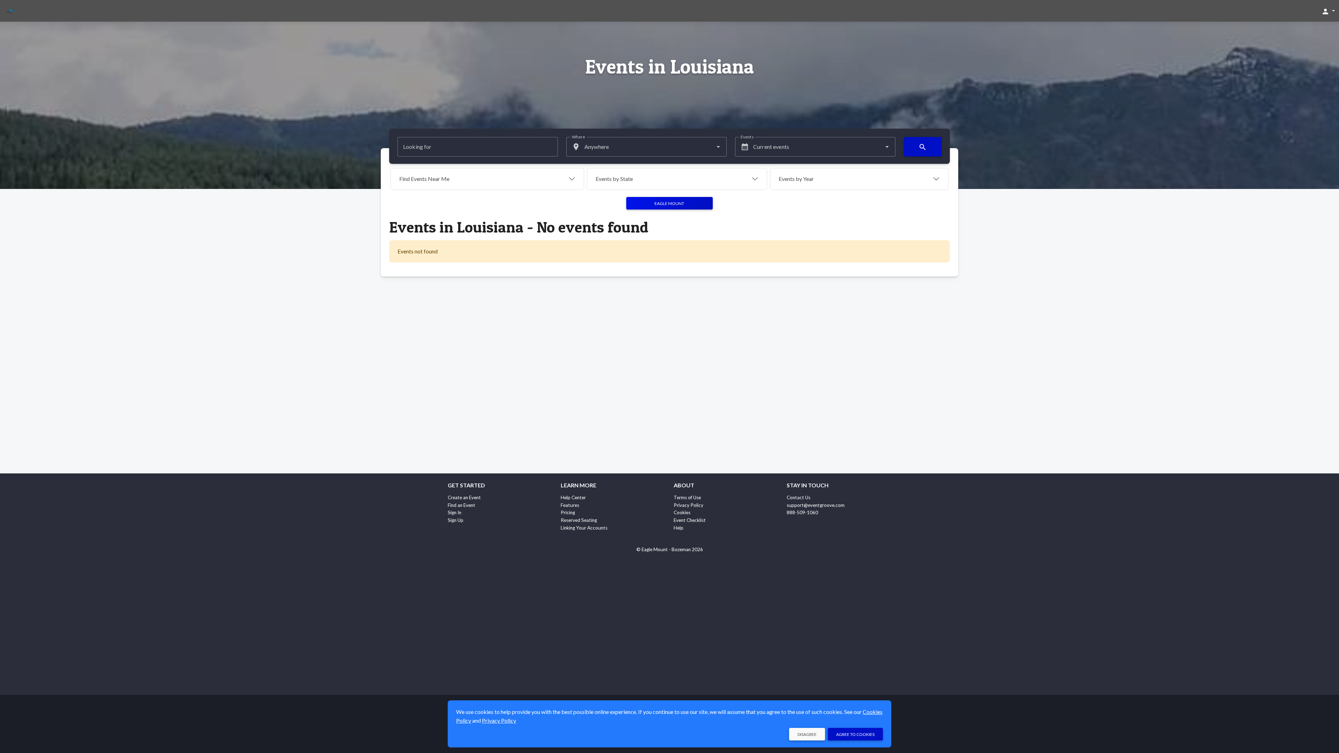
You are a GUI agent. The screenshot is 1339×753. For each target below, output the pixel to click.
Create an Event (464, 497)
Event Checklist (690, 520)
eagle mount (669, 203)
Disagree (807, 734)
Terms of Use (687, 497)
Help (678, 528)
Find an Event (461, 505)
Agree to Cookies (855, 734)
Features (570, 505)
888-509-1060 (802, 512)
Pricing (568, 512)
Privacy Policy (688, 505)
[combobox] (646, 147)
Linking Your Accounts (584, 528)
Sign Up (455, 520)
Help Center (573, 497)
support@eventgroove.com (816, 505)
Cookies (682, 512)
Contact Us (798, 497)
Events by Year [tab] (796, 178)
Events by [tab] (614, 178)
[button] (1328, 11)
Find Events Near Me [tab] (424, 178)
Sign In (454, 512)
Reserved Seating (579, 520)
